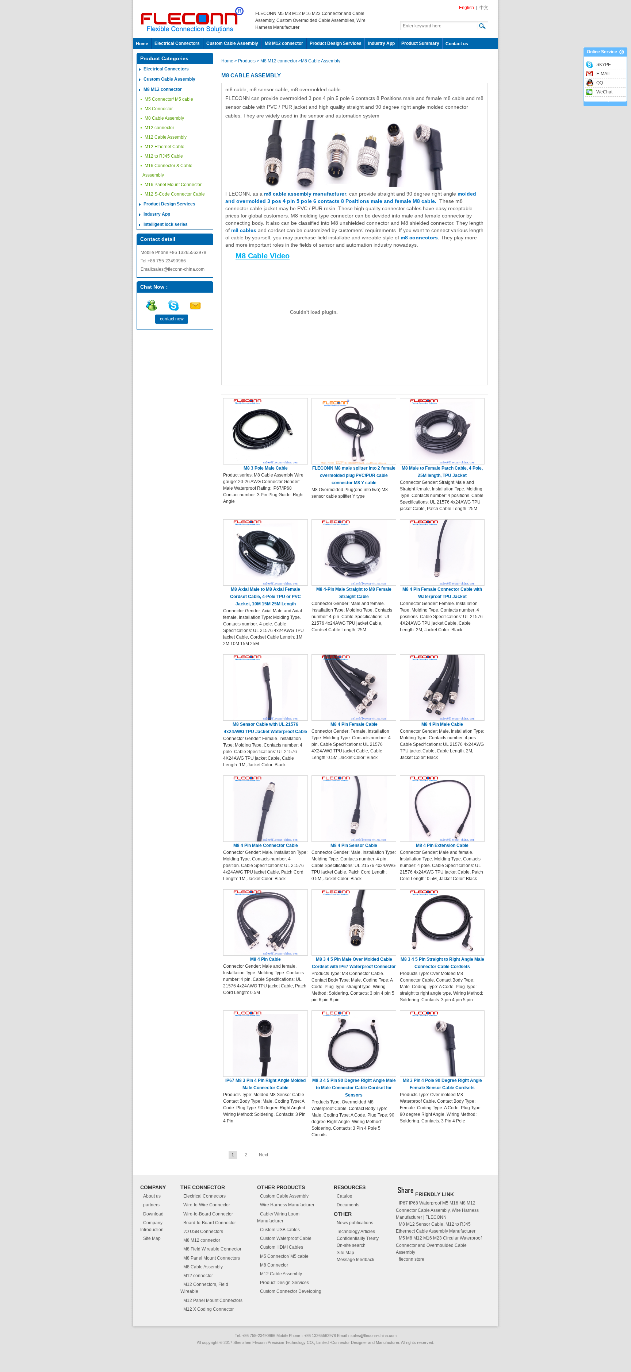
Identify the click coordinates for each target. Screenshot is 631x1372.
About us (152, 1196)
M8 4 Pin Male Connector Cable (265, 845)
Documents (348, 1204)
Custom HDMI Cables (281, 1247)
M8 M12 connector (284, 43)
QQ (599, 82)
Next (263, 1154)
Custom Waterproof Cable (285, 1238)
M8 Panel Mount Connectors (211, 1258)
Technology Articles (356, 1231)
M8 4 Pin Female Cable (354, 724)
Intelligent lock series (166, 224)
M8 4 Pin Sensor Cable (353, 845)
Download (153, 1214)
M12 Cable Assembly (166, 137)
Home (142, 43)
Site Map (152, 1238)
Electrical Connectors (177, 43)
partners (151, 1204)
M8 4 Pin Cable (265, 959)
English (466, 7)
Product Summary (420, 43)
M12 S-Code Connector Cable (175, 194)
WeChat (604, 92)
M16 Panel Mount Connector (173, 184)
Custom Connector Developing (290, 1291)
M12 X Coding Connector (208, 1309)
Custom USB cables (280, 1229)
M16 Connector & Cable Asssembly (167, 170)
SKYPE (603, 64)
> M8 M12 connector (277, 60)
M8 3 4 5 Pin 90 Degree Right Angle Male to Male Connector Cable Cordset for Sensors (354, 1088)
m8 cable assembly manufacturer (305, 194)
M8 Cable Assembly (164, 118)
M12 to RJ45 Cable (164, 156)
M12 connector (159, 127)
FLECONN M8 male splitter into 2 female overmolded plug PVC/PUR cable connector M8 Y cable (353, 475)
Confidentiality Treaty (358, 1238)
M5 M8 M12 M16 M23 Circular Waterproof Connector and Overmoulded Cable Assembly (439, 1245)
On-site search (351, 1245)
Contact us (456, 43)
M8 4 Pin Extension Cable (442, 845)
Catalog (344, 1196)
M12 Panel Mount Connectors (212, 1300)
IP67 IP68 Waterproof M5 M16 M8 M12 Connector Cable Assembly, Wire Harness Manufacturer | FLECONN (437, 1209)
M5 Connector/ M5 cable (169, 99)
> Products (245, 60)
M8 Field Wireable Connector (212, 1249)
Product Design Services (336, 43)
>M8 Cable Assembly (319, 60)
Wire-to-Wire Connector (206, 1204)
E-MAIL (603, 73)
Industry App (381, 43)
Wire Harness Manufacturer (287, 1204)
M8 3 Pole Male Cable (266, 468)
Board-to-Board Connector (209, 1222)
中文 (483, 7)
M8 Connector (159, 108)
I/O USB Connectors (203, 1231)
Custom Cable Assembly (232, 43)
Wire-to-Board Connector (208, 1214)
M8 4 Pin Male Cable (442, 724)
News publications (355, 1222)
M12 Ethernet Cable (164, 146)
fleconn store (411, 1259)
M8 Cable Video (263, 256)
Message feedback (355, 1259)
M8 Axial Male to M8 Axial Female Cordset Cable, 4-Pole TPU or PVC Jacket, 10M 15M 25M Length (265, 596)
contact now (172, 318)
